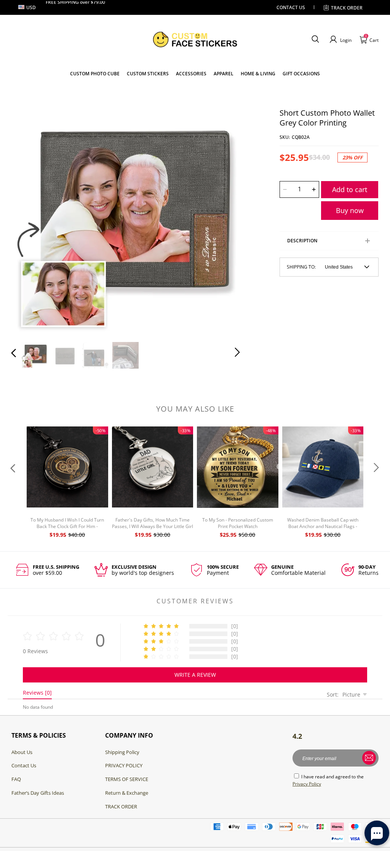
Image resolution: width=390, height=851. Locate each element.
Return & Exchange (126, 792)
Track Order (347, 8)
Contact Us (23, 765)
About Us (21, 752)
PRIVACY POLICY (123, 765)
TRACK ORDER (121, 806)
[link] (148, 73)
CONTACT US (291, 7)
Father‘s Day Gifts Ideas (37, 792)
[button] (315, 40)
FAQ (16, 779)
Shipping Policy (122, 752)
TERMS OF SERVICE (126, 779)
